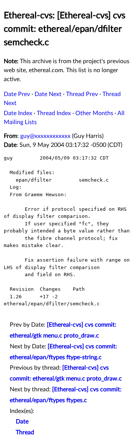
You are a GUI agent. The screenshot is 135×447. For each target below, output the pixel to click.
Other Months (94, 113)
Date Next (48, 94)
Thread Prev (82, 94)
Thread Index (54, 113)
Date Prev (17, 94)
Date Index (18, 113)
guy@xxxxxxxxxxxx (45, 136)
